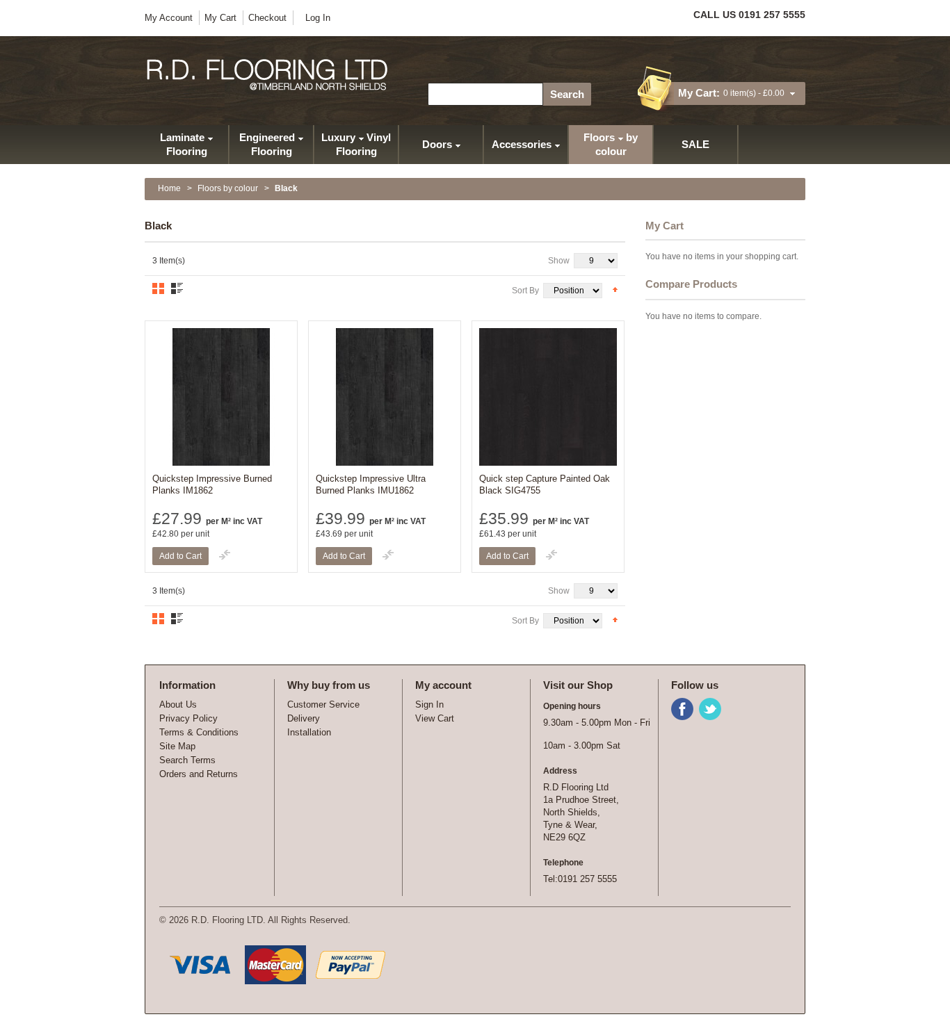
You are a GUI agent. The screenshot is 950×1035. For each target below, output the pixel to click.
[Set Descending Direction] (615, 289)
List (177, 288)
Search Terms (187, 760)
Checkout (267, 18)
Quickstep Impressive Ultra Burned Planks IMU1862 (371, 484)
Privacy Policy (188, 718)
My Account (169, 18)
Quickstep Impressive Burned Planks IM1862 (212, 484)
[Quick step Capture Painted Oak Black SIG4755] (548, 397)
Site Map (177, 746)
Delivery (303, 718)
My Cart (220, 18)
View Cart (434, 718)
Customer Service (323, 704)
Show (559, 261)
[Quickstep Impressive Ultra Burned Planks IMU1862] (384, 397)
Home (169, 188)
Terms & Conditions (199, 732)
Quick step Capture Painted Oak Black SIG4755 (544, 484)
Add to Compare (224, 555)
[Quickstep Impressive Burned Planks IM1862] (221, 397)
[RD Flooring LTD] (268, 75)
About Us (178, 704)
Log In (317, 18)
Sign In (429, 704)
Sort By (525, 290)
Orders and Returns (198, 774)
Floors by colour (228, 188)
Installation (309, 732)
